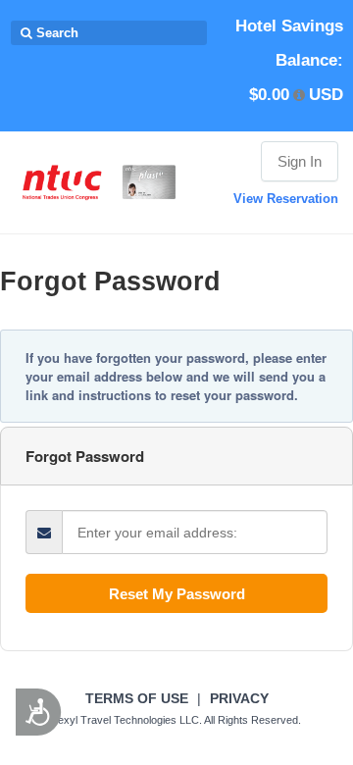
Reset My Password (177, 594)
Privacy (239, 698)
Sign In (299, 161)
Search (55, 33)
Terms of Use (136, 698)
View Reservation (285, 198)
